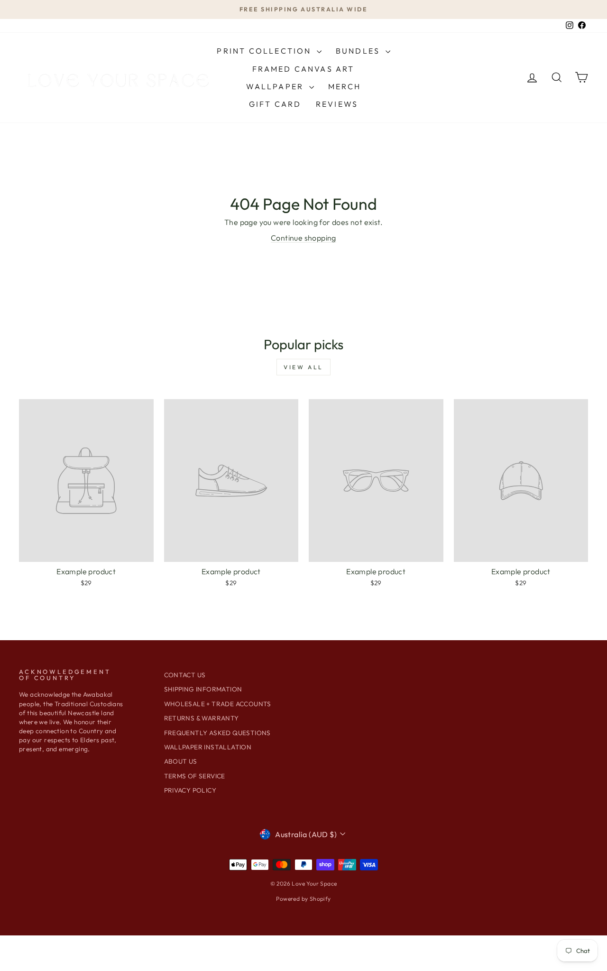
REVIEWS (337, 104)
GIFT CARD (275, 104)
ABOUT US (180, 761)
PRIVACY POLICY (190, 790)
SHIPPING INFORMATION (203, 689)
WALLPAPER (276, 86)
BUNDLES (359, 51)
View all (303, 367)
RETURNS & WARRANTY (201, 718)
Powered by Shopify (303, 898)
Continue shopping (303, 238)
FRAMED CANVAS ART (303, 69)
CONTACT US (185, 675)
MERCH (344, 86)
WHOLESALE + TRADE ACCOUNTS (217, 704)
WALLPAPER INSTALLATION (208, 747)
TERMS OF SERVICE (194, 776)
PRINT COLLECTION (265, 51)
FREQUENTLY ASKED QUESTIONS (217, 732)
